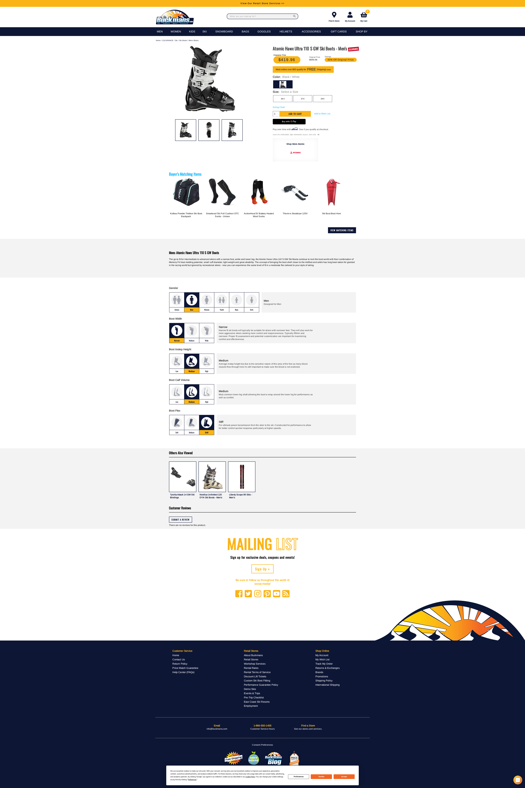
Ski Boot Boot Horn (331, 213)
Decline (321, 777)
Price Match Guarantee (185, 668)
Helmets (286, 31)
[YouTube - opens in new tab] (276, 594)
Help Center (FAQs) (183, 672)
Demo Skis (250, 689)
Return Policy (179, 663)
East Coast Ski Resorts (257, 701)
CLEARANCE (167, 40)
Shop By (362, 31)
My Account (350, 21)
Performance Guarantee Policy (261, 684)
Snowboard (224, 31)
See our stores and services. (308, 729)
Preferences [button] (192, 780)
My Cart (364, 16)
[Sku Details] (318, 135)
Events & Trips (252, 693)
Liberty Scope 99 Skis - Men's (240, 496)
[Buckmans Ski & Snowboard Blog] (274, 758)
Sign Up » (262, 568)
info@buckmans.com (217, 729)
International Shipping (327, 684)
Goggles (264, 31)
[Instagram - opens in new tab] (257, 594)
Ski (204, 31)
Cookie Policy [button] (250, 777)
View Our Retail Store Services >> (262, 3)
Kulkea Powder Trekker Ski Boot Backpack (186, 215)
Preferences (299, 777)
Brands (319, 672)
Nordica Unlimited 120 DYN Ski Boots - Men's (211, 496)
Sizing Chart (279, 107)
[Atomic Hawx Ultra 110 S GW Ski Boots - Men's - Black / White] (185, 130)
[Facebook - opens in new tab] (239, 594)
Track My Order (324, 663)
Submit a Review (180, 519)
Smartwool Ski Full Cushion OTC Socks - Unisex (222, 215)
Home (158, 40)
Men (160, 31)
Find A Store (334, 21)
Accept (344, 777)
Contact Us (178, 659)
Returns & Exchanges (327, 668)
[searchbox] (294, 16)
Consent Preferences (262, 745)
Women (176, 31)
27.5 (302, 99)
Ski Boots (183, 40)
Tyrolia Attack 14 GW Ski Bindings (182, 496)
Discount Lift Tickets (255, 676)
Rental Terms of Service (257, 672)
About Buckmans (253, 655)
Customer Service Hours (262, 729)
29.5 (322, 99)
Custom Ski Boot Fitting (257, 680)
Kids (192, 31)
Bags (245, 31)
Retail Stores (251, 659)
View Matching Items (342, 230)
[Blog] (286, 594)
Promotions (321, 676)
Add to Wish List (322, 113)
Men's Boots (194, 40)
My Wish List (322, 659)
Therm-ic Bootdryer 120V (295, 213)
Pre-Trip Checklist (254, 697)
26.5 (283, 99)
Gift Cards (339, 31)
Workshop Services (255, 663)
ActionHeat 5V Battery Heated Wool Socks (259, 215)
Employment (251, 705)
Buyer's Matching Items (185, 174)
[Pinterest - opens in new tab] (267, 594)
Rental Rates (251, 668)
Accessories (311, 31)
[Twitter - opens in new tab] (248, 594)
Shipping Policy (323, 680)
